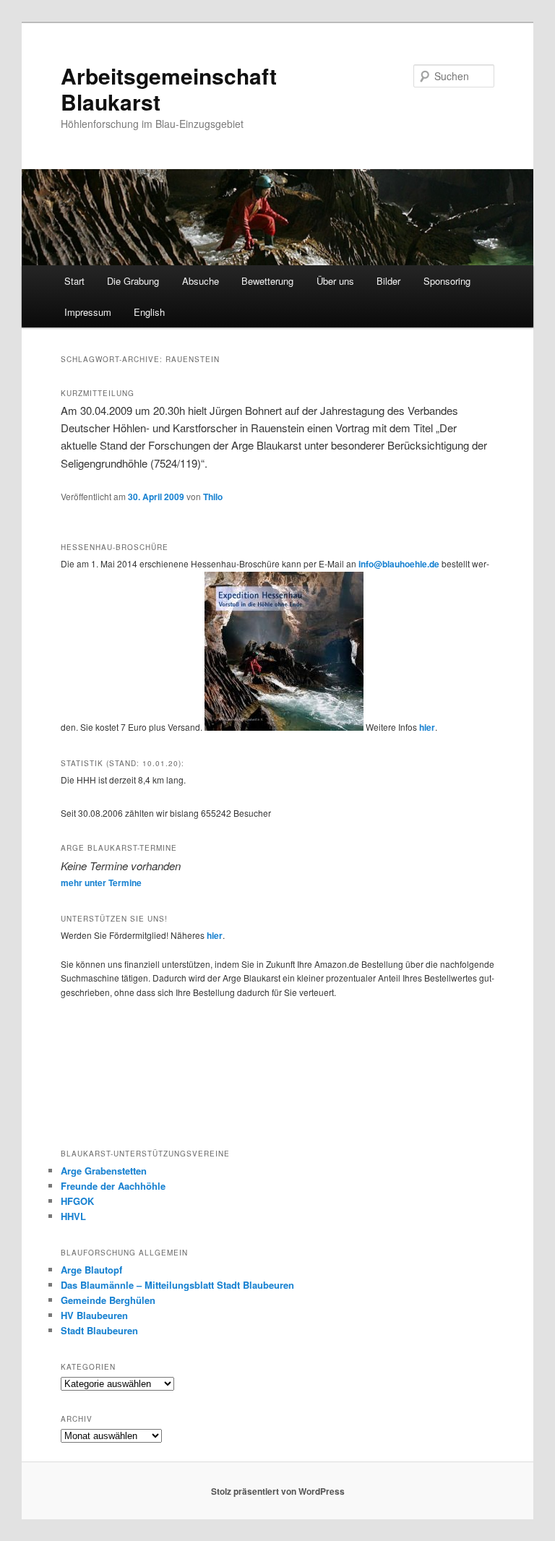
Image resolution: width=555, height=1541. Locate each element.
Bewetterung (267, 281)
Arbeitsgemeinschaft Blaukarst (169, 88)
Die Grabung (133, 281)
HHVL (73, 1216)
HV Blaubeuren (94, 1315)
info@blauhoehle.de (398, 563)
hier (427, 727)
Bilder (388, 281)
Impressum (87, 312)
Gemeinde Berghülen (108, 1300)
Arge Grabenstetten (104, 1170)
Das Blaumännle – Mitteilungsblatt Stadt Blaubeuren (177, 1285)
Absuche (200, 281)
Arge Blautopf (91, 1269)
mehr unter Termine (101, 882)
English (149, 312)
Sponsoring (446, 281)
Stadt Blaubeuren (99, 1330)
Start (74, 281)
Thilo (213, 496)
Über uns (335, 281)
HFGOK (77, 1201)
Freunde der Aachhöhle (113, 1186)
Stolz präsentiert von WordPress (278, 1491)
